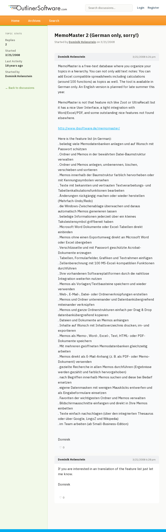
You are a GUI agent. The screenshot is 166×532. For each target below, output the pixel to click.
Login (140, 8)
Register (153, 8)
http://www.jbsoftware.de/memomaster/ (89, 128)
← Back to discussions (19, 88)
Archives (34, 21)
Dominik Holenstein (82, 42)
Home (15, 21)
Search (54, 21)
